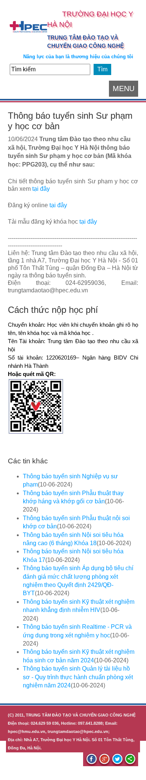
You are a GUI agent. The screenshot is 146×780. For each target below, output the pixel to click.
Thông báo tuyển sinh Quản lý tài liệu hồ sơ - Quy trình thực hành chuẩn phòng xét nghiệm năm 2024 (78, 677)
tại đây (41, 189)
